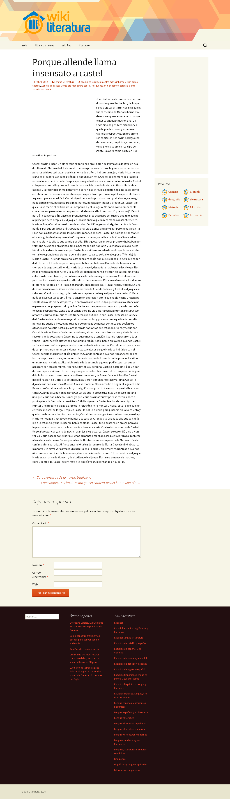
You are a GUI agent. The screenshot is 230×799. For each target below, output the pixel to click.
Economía (196, 215)
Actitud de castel (50, 85)
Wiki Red (66, 45)
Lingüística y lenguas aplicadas (130, 764)
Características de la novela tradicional (62, 477)
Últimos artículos (44, 45)
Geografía (174, 199)
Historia (173, 207)
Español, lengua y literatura (128, 637)
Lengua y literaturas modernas (130, 734)
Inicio (24, 45)
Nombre (38, 565)
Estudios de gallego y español (130, 663)
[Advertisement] (64, 124)
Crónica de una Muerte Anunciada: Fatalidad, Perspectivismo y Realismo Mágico (85, 658)
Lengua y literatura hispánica (129, 729)
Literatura (196, 199)
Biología (195, 191)
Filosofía (195, 207)
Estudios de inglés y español (129, 669)
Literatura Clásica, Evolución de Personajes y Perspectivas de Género (86, 626)
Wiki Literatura (31, 791)
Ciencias (173, 191)
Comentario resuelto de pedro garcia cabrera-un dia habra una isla (91, 482)
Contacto (84, 45)
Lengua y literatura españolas (130, 723)
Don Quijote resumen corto (84, 649)
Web (35, 584)
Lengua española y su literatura (131, 712)
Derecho (173, 215)
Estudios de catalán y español (130, 643)
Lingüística (120, 758)
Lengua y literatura (64, 81)
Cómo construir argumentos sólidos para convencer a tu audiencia (85, 639)
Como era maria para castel (75, 85)
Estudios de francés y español (130, 658)
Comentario (40, 523)
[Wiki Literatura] (115, 20)
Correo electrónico (40, 575)
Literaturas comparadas (127, 770)
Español (118, 622)
